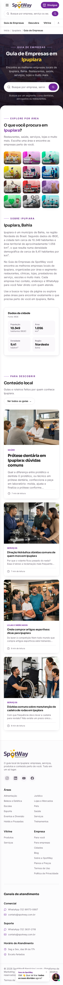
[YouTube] (24, 778)
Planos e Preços (42, 863)
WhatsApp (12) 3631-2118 (22, 929)
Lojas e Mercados (43, 801)
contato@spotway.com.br (21, 914)
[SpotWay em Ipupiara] (22, 5)
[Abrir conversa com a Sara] (55, 977)
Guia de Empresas (14, 22)
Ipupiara (16, 30)
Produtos (8, 837)
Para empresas (42, 842)
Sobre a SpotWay (43, 858)
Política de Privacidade (46, 873)
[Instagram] (7, 778)
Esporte (8, 811)
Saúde (37, 811)
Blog (36, 852)
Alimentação (10, 795)
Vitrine (47, 22)
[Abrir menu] (7, 5)
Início (6, 30)
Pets (36, 806)
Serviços (38, 816)
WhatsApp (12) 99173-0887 (23, 909)
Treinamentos (41, 821)
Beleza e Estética (13, 801)
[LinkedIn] (15, 778)
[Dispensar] (46, 972)
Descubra (33, 22)
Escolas (8, 806)
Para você (39, 837)
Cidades (38, 847)
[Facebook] (32, 778)
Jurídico (38, 795)
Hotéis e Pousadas (13, 821)
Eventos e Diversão (14, 816)
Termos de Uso (42, 868)
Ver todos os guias (19, 401)
